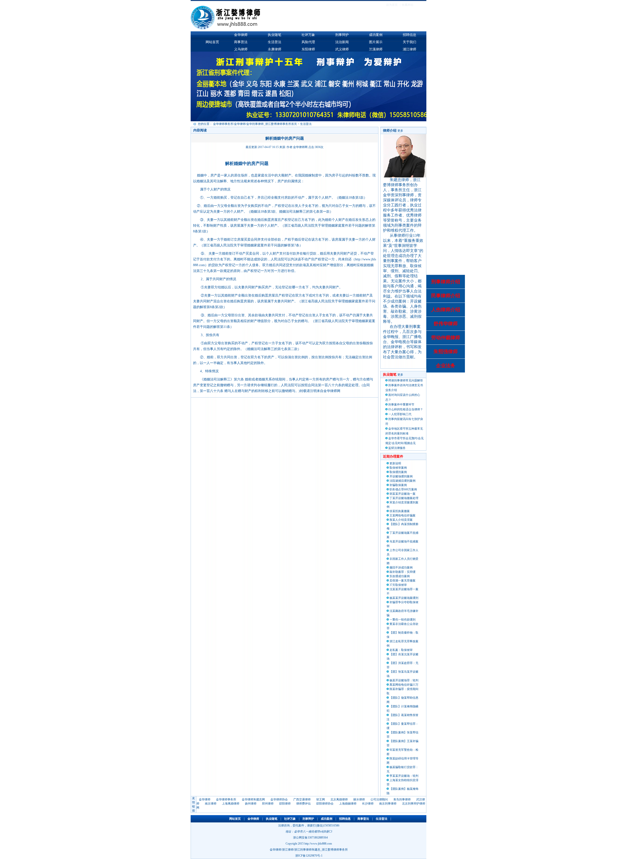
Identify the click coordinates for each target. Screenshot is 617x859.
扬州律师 (250, 803)
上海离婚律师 (230, 803)
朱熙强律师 (446, 351)
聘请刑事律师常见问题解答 (405, 380)
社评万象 (308, 35)
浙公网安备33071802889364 (310, 837)
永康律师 (274, 49)
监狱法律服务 (397, 448)
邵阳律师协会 (325, 803)
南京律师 (210, 803)
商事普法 (241, 42)
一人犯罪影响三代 (399, 414)
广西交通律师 (302, 799)
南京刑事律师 (387, 803)
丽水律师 (359, 799)
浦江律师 (409, 49)
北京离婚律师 (339, 799)
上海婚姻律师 (347, 803)
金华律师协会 (279, 799)
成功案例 (375, 35)
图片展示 (375, 42)
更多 (400, 130)
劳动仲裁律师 (445, 337)
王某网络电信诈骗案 (402, 515)
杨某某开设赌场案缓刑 (403, 598)
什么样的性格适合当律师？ (405, 409)
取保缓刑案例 (398, 472)
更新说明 (395, 463)
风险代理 (308, 42)
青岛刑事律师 (402, 799)
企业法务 (445, 365)
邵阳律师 (285, 803)
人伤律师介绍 (445, 309)
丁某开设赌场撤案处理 (403, 498)
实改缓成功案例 (399, 576)
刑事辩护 (342, 35)
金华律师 (241, 35)
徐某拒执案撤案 (399, 511)
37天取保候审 (398, 585)
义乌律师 (241, 49)
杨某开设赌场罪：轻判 (403, 680)
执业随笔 (274, 35)
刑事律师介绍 (445, 281)
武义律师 (342, 49)
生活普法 (274, 42)
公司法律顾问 (379, 799)
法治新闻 (342, 42)
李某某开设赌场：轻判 (403, 776)
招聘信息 (409, 35)
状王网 (320, 799)
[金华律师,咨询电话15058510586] (275, 29)
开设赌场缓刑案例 (401, 476)
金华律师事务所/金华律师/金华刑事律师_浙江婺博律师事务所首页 (255, 124)
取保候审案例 (398, 467)
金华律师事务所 (226, 799)
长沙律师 (368, 803)
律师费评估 (303, 803)
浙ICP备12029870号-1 (308, 855)
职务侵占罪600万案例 (403, 489)
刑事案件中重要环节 (401, 404)
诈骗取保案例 (398, 485)
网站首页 (212, 42)
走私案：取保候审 (401, 650)
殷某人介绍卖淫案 (401, 519)
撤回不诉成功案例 (401, 567)
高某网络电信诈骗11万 (403, 684)
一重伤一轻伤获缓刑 (402, 619)
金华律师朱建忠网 (253, 799)
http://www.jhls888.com (318, 843)
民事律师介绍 (445, 295)
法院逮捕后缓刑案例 (402, 480)
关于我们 (409, 42)
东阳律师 (308, 49)
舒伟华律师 (446, 323)
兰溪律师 (375, 49)
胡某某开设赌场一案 (402, 493)
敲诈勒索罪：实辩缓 (402, 572)
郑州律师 (268, 803)
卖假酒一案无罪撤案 (402, 580)
